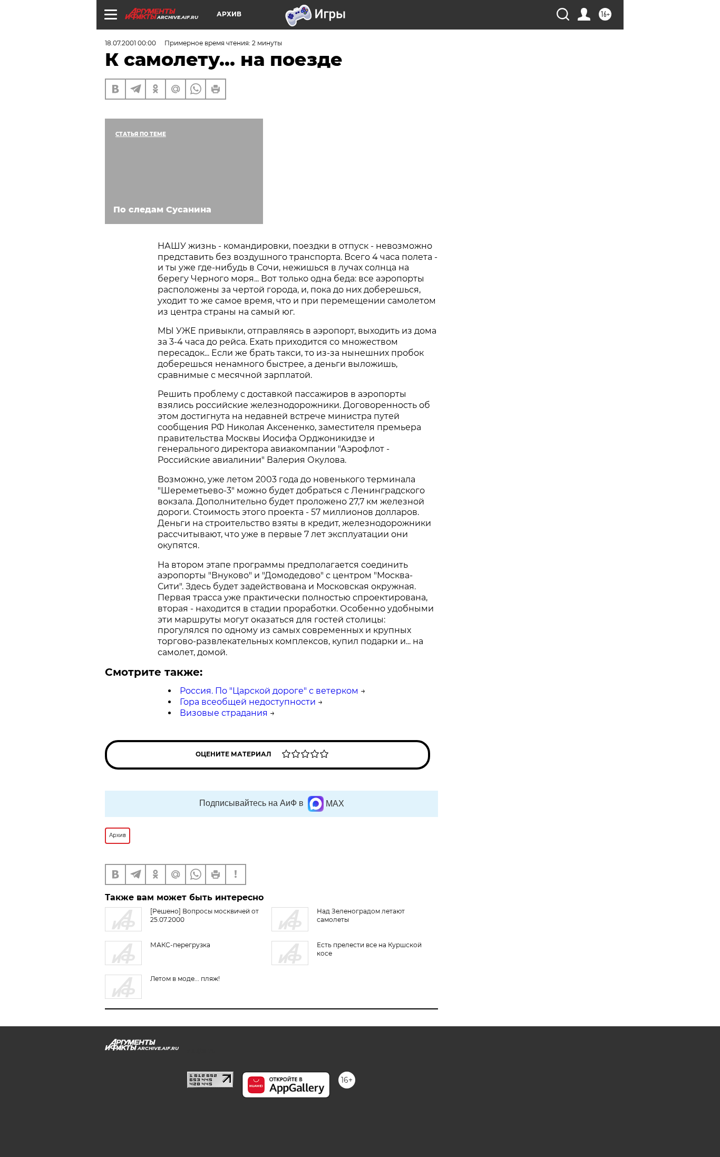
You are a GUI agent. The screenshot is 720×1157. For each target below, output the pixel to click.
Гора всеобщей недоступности (248, 702)
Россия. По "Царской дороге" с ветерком (269, 691)
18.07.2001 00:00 (130, 43)
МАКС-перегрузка (180, 945)
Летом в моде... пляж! (185, 979)
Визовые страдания (224, 713)
